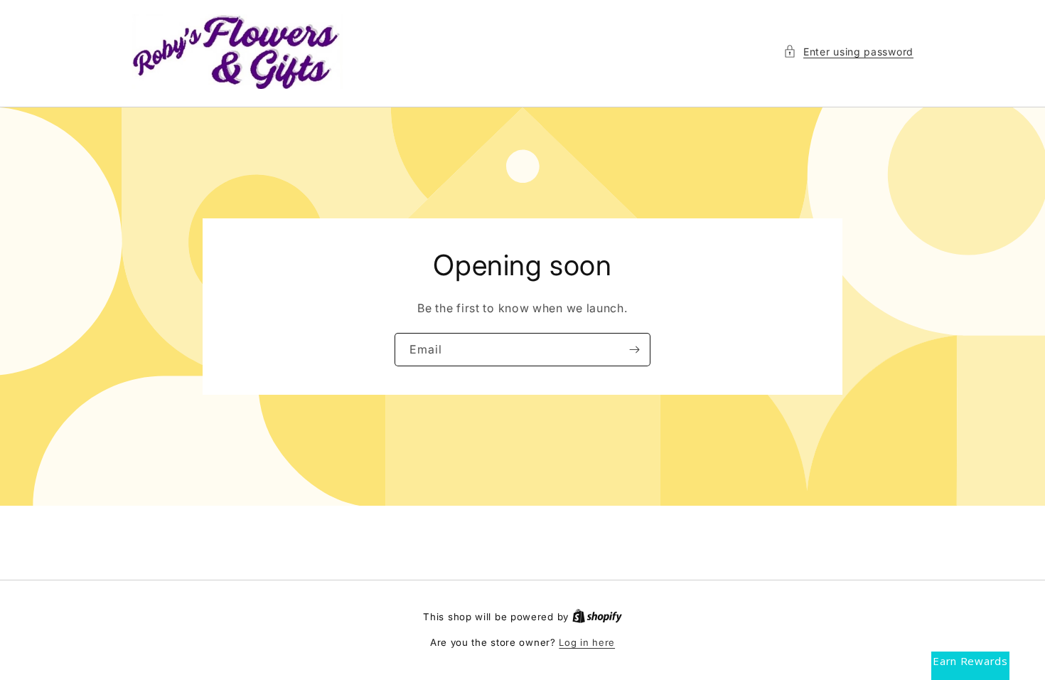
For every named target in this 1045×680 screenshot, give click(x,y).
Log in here (587, 642)
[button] (848, 51)
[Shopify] (597, 616)
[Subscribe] (634, 349)
